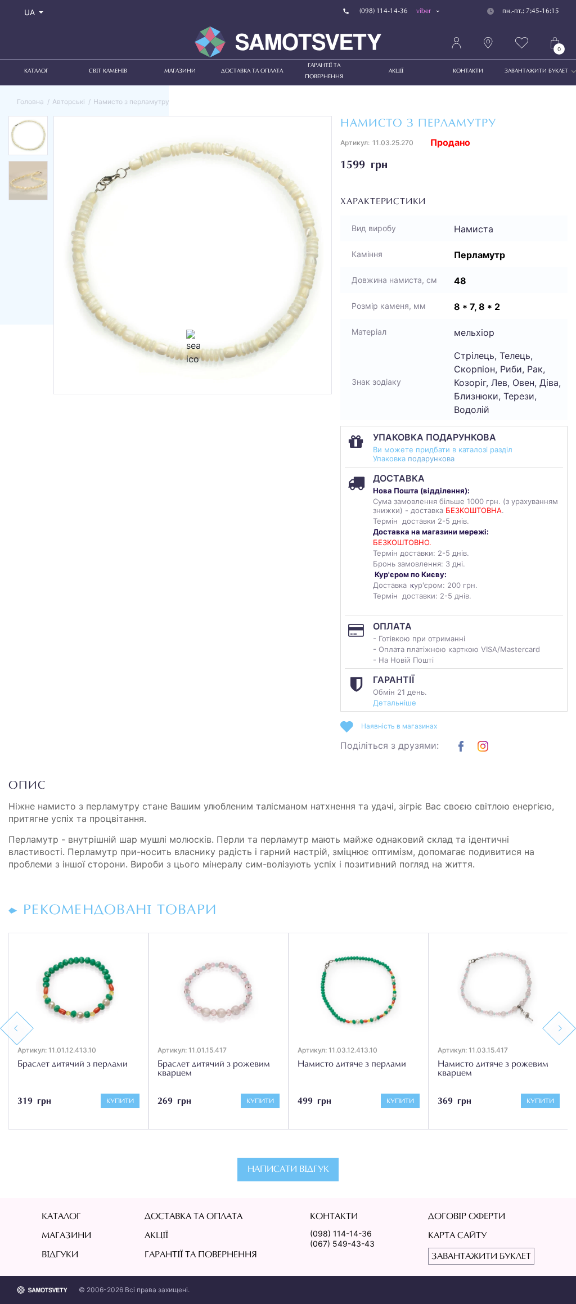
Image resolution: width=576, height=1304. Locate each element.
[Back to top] (551, 1279)
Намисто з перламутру (131, 101)
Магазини (180, 71)
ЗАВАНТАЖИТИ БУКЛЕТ (536, 71)
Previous (17, 1028)
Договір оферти (466, 1216)
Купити (120, 1101)
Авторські (68, 101)
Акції (396, 71)
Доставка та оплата (252, 71)
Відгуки (60, 1255)
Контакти (468, 71)
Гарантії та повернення (324, 71)
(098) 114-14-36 (341, 1233)
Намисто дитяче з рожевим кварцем (493, 1069)
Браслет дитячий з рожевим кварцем (214, 1069)
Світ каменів (108, 71)
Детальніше (394, 702)
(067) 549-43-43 (342, 1243)
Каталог (36, 71)
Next (559, 1028)
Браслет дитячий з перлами (72, 1064)
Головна (30, 101)
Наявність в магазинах (399, 726)
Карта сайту (457, 1235)
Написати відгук (288, 1169)
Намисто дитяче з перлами (352, 1064)
